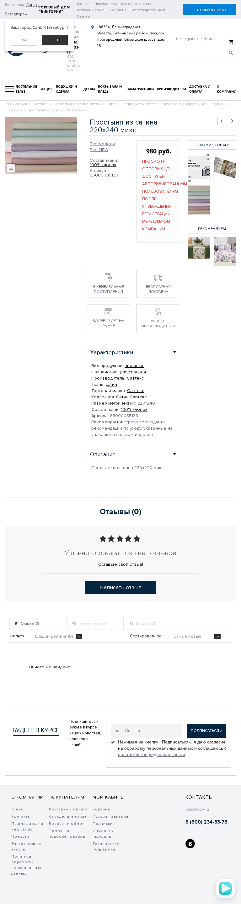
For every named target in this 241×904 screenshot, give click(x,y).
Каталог (83, 3)
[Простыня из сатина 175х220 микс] (224, 167)
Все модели (102, 144)
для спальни (133, 372)
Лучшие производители (158, 324)
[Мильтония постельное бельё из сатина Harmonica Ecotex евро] (224, 251)
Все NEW (99, 150)
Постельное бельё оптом (77, 104)
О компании (27, 797)
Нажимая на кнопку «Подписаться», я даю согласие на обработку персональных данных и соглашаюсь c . (172, 747)
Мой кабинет (110, 797)
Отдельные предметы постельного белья (143, 104)
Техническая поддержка (106, 846)
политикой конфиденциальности (151, 754)
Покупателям (105, 3)
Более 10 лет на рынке (108, 323)
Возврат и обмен (91, 10)
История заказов (111, 816)
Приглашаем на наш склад (27, 826)
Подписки (103, 823)
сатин (111, 384)
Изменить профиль (103, 834)
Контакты (118, 10)
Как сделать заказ (136, 3)
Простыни (195, 104)
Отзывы (83, 16)
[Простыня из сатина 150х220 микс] (199, 200)
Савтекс (135, 378)
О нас (17, 809)
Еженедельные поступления (108, 289)
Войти (209, 39)
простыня (134, 365)
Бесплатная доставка (158, 289)
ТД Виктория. (16, 104)
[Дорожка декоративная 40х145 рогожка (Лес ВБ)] (199, 248)
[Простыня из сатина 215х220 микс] (199, 167)
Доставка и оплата (68, 809)
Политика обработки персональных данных (26, 865)
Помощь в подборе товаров (67, 834)
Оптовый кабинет (210, 10)
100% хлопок (103, 164)
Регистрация (188, 39)
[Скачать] (11, 168)
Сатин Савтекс (131, 397)
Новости (20, 836)
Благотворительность (149, 10)
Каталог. (41, 104)
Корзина (101, 809)
